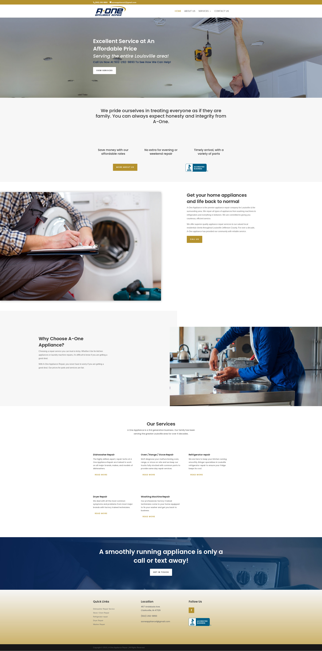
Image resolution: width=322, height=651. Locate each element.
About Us (189, 11)
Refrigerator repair (100, 617)
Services (203, 11)
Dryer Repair (98, 620)
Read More (101, 474)
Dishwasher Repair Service (104, 609)
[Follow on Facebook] (191, 610)
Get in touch (161, 572)
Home (178, 11)
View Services (104, 70)
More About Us (125, 167)
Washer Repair (99, 624)
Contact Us (221, 11)
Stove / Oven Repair (101, 613)
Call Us (194, 239)
